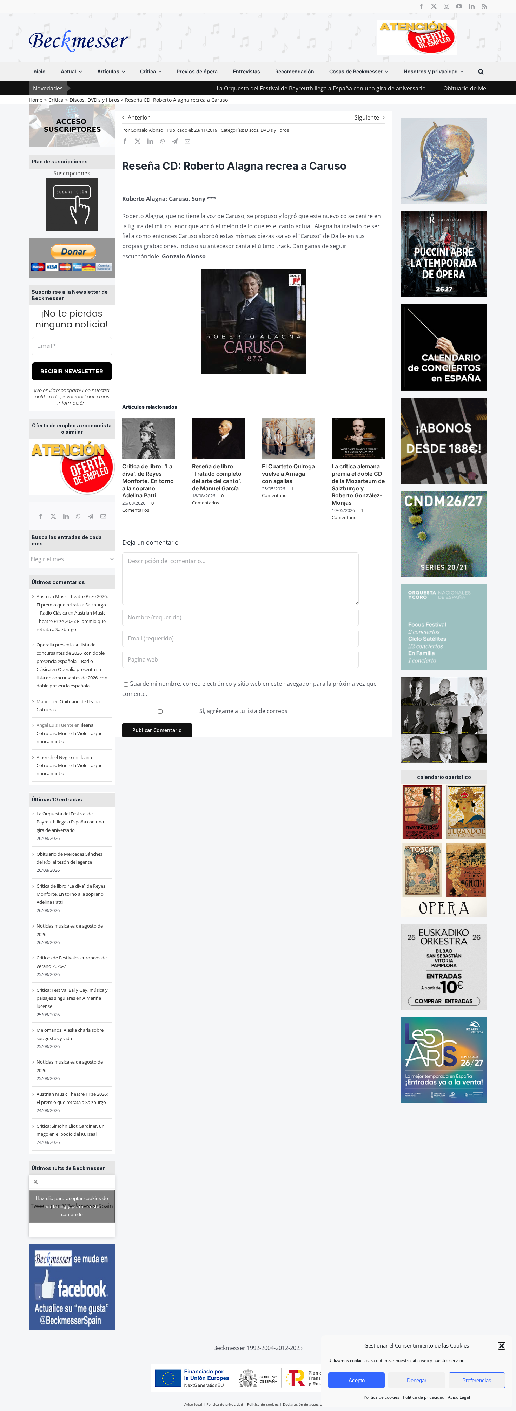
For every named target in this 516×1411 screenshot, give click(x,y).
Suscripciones (71, 173)
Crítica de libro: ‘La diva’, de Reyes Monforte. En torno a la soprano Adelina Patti (71, 894)
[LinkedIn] (66, 516)
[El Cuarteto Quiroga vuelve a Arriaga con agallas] (288, 422)
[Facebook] (40, 516)
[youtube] (459, 6)
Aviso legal (193, 1404)
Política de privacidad (423, 1397)
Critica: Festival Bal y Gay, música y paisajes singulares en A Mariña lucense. (72, 998)
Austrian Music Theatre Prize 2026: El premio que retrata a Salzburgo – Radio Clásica (72, 604)
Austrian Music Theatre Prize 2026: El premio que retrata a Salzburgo (71, 621)
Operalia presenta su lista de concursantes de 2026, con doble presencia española (72, 677)
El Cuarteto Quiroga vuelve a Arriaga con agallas (288, 473)
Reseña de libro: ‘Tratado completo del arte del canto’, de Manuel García (217, 477)
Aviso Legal (459, 1397)
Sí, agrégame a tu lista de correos (242, 711)
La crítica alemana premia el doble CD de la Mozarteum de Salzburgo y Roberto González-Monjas (358, 484)
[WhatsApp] (78, 516)
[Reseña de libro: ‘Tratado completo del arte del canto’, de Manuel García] (218, 422)
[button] (501, 1345)
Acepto (357, 1380)
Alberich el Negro (54, 757)
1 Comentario (277, 492)
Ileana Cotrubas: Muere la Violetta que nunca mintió (69, 733)
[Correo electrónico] (103, 516)
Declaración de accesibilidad (307, 1404)
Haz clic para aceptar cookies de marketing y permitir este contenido (72, 1206)
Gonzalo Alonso (147, 130)
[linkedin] (472, 6)
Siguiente (367, 117)
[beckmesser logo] (78, 25)
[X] (53, 516)
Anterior (139, 117)
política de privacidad (60, 396)
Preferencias (476, 1380)
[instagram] (446, 6)
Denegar (416, 1380)
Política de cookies (381, 1397)
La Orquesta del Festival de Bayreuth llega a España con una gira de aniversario (268, 88)
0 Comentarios (138, 506)
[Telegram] (90, 516)
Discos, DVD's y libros (267, 130)
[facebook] (421, 6)
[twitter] (434, 6)
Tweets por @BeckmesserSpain (72, 1206)
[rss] (484, 6)
